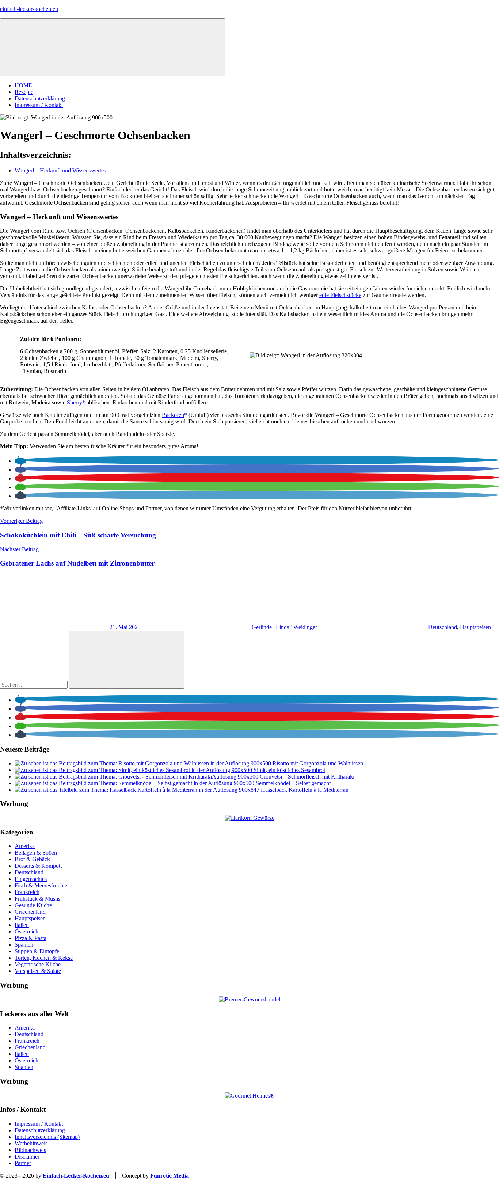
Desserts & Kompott (38, 866)
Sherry (74, 402)
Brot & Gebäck (32, 859)
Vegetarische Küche (38, 964)
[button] (20, 461)
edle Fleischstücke (340, 295)
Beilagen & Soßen (36, 852)
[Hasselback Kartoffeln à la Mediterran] (138, 790)
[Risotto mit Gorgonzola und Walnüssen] (144, 763)
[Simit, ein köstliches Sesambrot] (134, 770)
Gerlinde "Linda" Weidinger (284, 627)
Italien (22, 925)
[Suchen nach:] (34, 684)
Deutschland (442, 627)
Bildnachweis (30, 1150)
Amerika (25, 846)
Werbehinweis (31, 1143)
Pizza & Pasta (30, 938)
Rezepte (24, 92)
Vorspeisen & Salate (38, 971)
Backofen (173, 415)
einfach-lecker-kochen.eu (29, 9)
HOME (23, 85)
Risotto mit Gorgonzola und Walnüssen (318, 763)
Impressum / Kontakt (39, 105)
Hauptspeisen (475, 627)
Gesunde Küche (33, 905)
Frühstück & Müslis (37, 898)
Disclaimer (27, 1156)
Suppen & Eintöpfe (37, 951)
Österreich (26, 931)
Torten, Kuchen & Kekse (44, 958)
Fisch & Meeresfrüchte (41, 885)
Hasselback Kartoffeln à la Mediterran (304, 790)
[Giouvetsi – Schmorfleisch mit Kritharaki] (137, 776)
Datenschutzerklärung (40, 98)
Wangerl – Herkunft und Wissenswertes (60, 170)
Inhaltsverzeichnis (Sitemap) (47, 1137)
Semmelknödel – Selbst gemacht (293, 783)
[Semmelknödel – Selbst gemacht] (135, 783)
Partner (23, 1163)
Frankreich (27, 892)
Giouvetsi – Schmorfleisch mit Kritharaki (307, 776)
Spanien (24, 945)
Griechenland (30, 912)
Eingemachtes (31, 879)
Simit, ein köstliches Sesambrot (289, 770)
